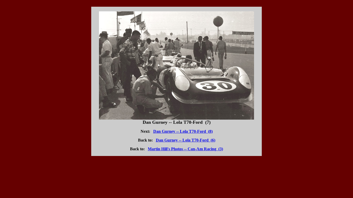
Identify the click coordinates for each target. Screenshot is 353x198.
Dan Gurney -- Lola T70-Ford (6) (185, 140)
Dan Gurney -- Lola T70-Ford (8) (183, 131)
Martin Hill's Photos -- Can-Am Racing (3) (185, 149)
